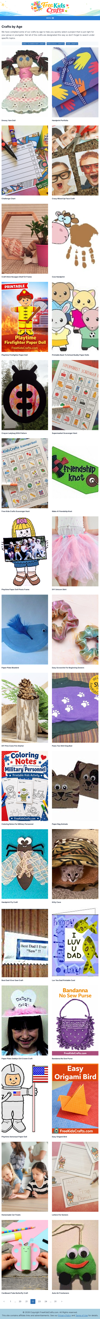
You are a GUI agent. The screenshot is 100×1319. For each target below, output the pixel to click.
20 (20, 1301)
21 (26, 1301)
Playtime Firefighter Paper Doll (15, 355)
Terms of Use (82, 1315)
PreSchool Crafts (55, 44)
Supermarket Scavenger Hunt (64, 433)
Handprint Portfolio (60, 120)
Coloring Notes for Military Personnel (17, 824)
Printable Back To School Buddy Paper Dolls (70, 355)
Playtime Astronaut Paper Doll (14, 1137)
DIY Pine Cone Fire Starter (13, 746)
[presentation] (25, 82)
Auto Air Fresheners (60, 1293)
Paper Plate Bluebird (10, 668)
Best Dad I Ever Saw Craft (12, 980)
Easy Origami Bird (59, 1137)
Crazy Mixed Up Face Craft (63, 199)
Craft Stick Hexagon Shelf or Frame (17, 277)
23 (39, 1301)
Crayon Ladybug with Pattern (14, 433)
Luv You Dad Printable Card (63, 980)
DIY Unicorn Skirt (59, 589)
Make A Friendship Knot (62, 511)
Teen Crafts (72, 44)
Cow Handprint (58, 277)
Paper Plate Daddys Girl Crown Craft (17, 1059)
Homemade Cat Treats (11, 1215)
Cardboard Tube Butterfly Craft (15, 1293)
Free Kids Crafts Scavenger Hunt (16, 511)
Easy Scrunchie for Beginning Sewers (68, 668)
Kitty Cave (56, 902)
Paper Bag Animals (60, 824)
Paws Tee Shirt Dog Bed (62, 746)
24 (46, 1301)
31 (55, 1301)
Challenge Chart (8, 199)
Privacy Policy (64, 1315)
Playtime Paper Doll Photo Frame (15, 589)
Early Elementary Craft (33, 44)
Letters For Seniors (60, 1215)
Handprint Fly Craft (10, 902)
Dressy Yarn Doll (9, 120)
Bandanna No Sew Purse (62, 1059)
